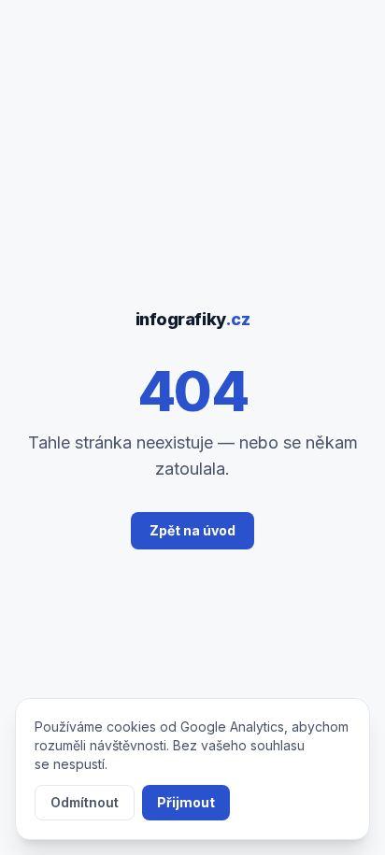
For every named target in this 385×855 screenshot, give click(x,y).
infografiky (192, 319)
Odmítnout (84, 802)
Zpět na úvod (192, 530)
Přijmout (186, 802)
